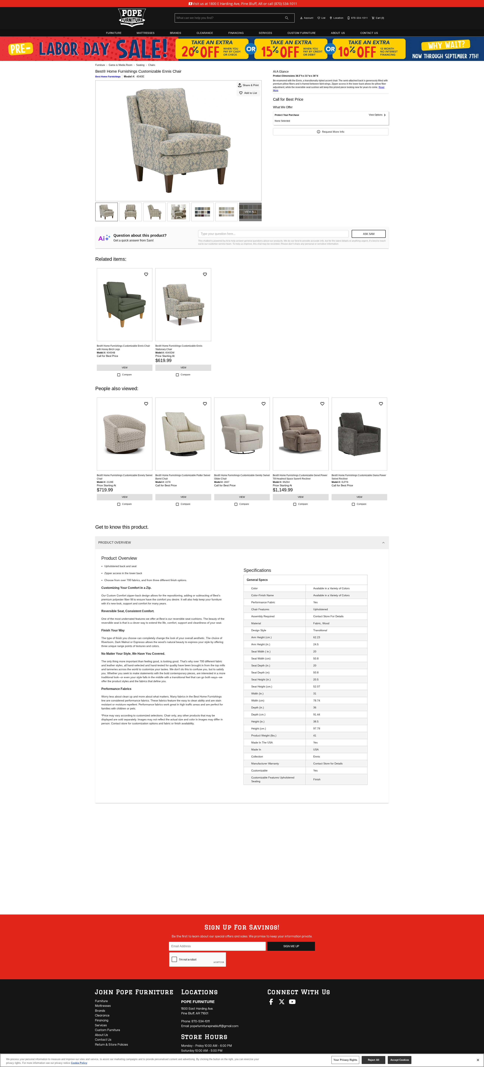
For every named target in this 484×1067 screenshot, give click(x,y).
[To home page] (132, 18)
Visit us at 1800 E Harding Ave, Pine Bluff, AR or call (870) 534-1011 (244, 3)
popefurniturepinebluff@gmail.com (214, 1026)
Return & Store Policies (111, 1044)
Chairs (151, 65)
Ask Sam (369, 233)
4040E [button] (140, 76)
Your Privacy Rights (345, 1059)
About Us (338, 32)
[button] (301, 18)
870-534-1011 (201, 1021)
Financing (236, 32)
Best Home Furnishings (108, 76)
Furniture (114, 32)
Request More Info (333, 131)
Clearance (205, 32)
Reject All (373, 1059)
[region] (242, 1060)
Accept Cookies (399, 1059)
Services (265, 32)
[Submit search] (287, 18)
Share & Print (251, 85)
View (124, 367)
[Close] (478, 1060)
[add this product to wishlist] (146, 274)
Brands (175, 32)
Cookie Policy (79, 1063)
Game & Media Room (120, 65)
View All (250, 211)
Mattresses (145, 32)
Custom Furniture (302, 32)
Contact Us (369, 32)
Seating (140, 65)
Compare (127, 374)
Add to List (250, 92)
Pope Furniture (198, 1001)
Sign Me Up (291, 946)
